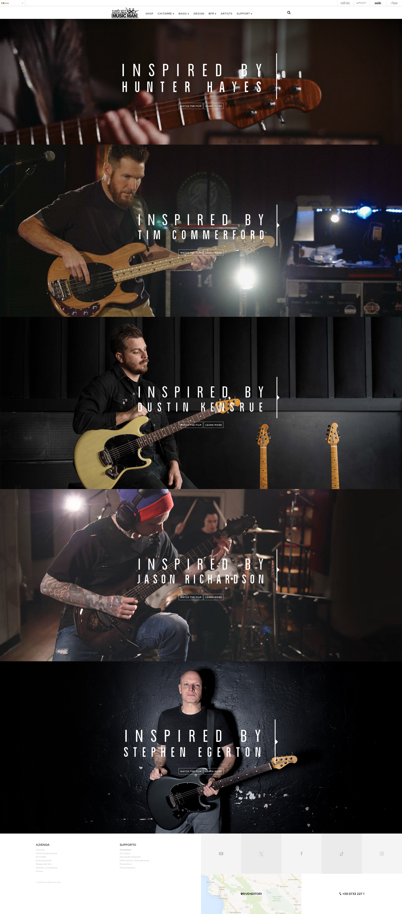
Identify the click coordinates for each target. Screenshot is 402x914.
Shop (149, 13)
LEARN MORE (213, 252)
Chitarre (165, 13)
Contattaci (125, 849)
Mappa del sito (44, 864)
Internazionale (44, 860)
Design (199, 13)
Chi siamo (125, 853)
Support (243, 13)
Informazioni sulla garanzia (134, 860)
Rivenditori (126, 864)
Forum (39, 871)
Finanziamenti (127, 867)
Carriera (40, 849)
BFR (211, 13)
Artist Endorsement (46, 853)
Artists (226, 13)
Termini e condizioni (47, 867)
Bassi (183, 13)
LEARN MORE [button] (213, 106)
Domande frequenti (130, 857)
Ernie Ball (41, 857)
